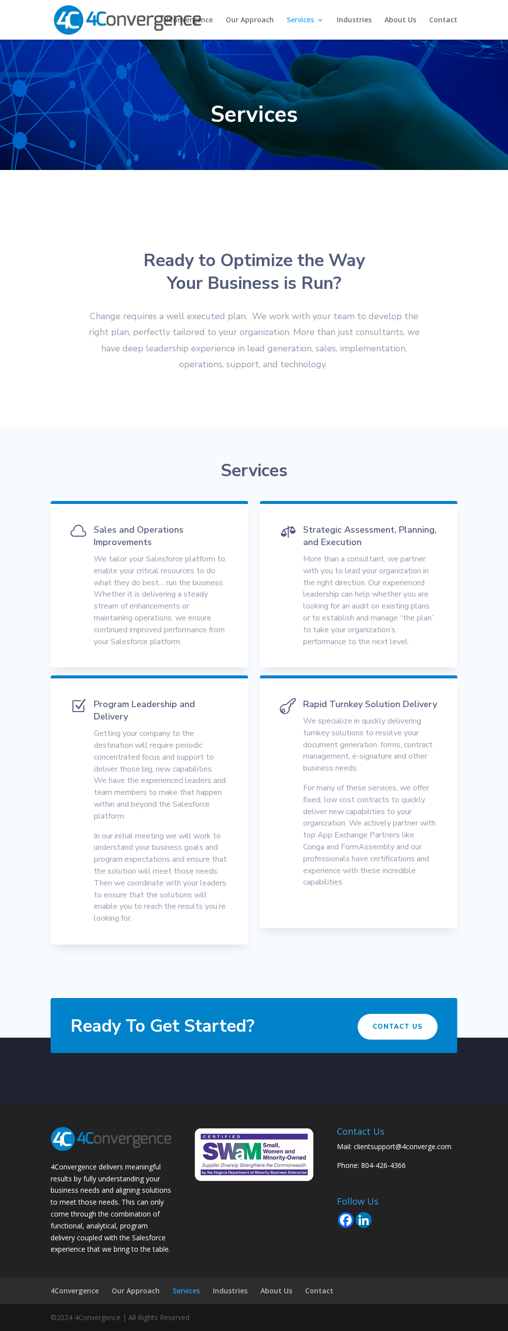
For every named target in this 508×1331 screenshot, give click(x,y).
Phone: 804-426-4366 (371, 1165)
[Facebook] (346, 1220)
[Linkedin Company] (364, 1220)
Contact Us (398, 1026)
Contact (443, 20)
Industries (354, 20)
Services (300, 20)
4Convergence (189, 20)
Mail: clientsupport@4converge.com (394, 1146)
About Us (400, 20)
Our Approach (250, 20)
